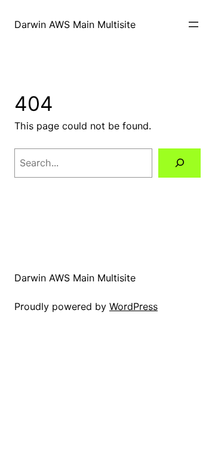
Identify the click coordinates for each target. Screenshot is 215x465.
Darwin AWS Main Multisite (75, 24)
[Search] (179, 163)
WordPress (133, 306)
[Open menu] (193, 24)
